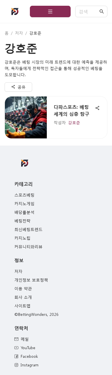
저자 (19, 33)
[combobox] (88, 11)
